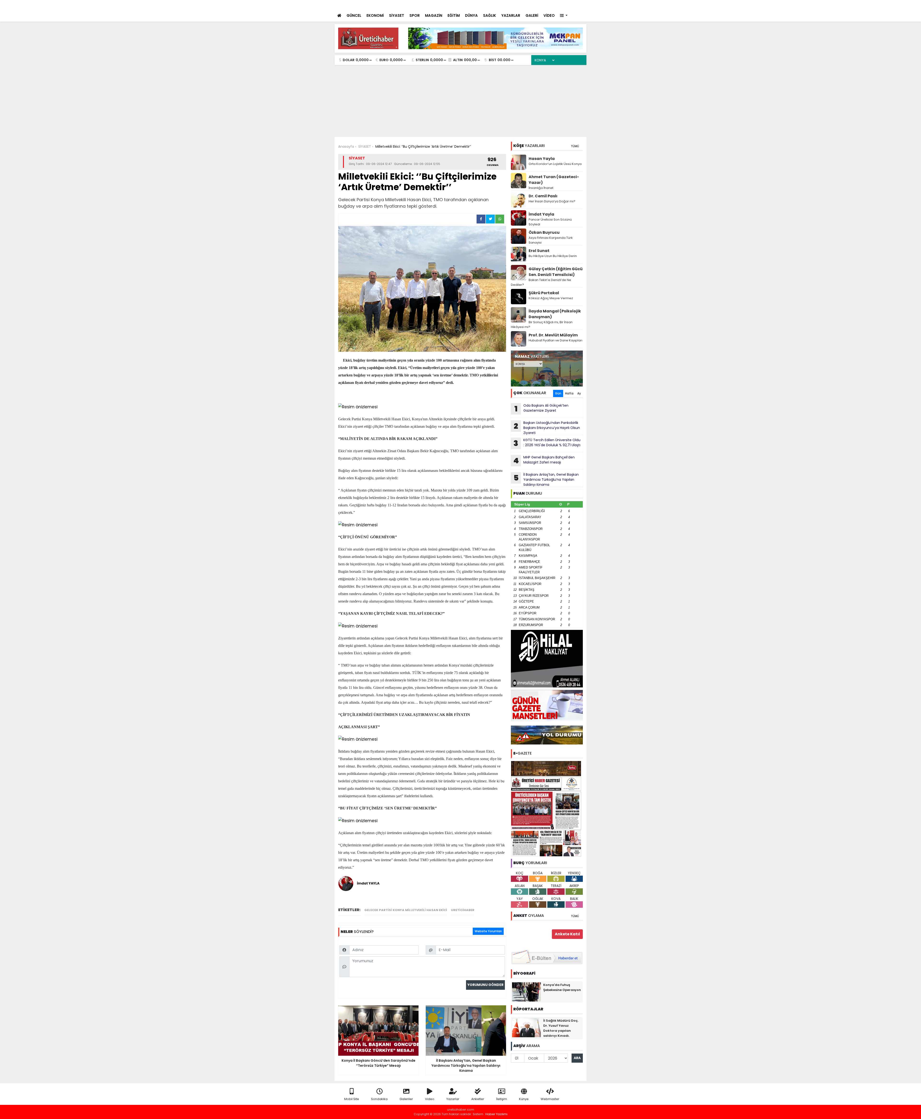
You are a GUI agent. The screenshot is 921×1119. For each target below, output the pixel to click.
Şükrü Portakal (544, 293)
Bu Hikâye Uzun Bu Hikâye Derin (553, 256)
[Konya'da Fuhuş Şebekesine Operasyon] (526, 991)
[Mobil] (511, 5)
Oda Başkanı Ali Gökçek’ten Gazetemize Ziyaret (541, 408)
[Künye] (568, 5)
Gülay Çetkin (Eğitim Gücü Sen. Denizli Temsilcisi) (556, 271)
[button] (563, 16)
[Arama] (520, 5)
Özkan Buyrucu (544, 232)
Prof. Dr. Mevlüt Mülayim (553, 335)
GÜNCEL (354, 15)
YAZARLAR (510, 15)
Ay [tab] (579, 393)
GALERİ (531, 15)
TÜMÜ (575, 146)
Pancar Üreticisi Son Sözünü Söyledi (550, 222)
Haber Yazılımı (496, 1114)
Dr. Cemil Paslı (543, 196)
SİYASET (396, 15)
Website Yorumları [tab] (488, 931)
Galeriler (406, 1099)
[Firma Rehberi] (541, 5)
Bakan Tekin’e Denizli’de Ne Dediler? (541, 282)
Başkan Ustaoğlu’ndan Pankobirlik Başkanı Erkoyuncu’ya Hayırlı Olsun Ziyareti (547, 427)
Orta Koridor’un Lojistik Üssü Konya (555, 164)
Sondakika (379, 1099)
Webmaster (550, 1099)
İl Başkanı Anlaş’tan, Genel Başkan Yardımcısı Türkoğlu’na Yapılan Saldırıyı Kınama (546, 479)
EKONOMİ (375, 15)
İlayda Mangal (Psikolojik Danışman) (555, 314)
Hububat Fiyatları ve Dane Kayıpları (555, 340)
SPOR (414, 15)
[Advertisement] (460, 101)
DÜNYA (471, 15)
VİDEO (549, 15)
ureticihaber (462, 910)
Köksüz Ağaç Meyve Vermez (551, 298)
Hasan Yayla (542, 158)
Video (429, 1099)
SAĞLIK (489, 15)
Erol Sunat (539, 250)
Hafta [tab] (569, 393)
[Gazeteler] (558, 5)
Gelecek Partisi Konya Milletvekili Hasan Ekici (405, 910)
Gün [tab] (558, 393)
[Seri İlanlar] (550, 5)
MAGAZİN (433, 15)
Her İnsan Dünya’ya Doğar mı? (552, 201)
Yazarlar (452, 1099)
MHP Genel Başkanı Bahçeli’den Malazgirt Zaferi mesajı (544, 460)
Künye (524, 1099)
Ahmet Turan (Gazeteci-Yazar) (554, 179)
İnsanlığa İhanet (541, 188)
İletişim (501, 1099)
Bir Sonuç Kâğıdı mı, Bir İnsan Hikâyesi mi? (542, 324)
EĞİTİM (454, 15)
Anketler (477, 1099)
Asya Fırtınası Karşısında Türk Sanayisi (551, 240)
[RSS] (578, 5)
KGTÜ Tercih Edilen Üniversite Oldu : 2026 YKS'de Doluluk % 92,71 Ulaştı (547, 443)
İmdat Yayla (541, 214)
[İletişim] (531, 5)
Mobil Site (351, 1099)
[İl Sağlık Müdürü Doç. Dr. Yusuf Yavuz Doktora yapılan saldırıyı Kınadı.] (526, 1027)
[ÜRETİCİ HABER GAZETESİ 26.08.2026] (547, 808)
